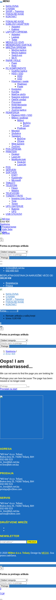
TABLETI (10, 183)
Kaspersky (16, 177)
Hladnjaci (22, 84)
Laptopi (15, 37)
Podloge (21, 128)
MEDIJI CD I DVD (15, 42)
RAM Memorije (19, 105)
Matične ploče (18, 94)
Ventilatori (16, 107)
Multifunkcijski (18, 159)
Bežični (27, 123)
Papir (14, 63)
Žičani (26, 125)
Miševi (20, 120)
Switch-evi (16, 55)
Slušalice (16, 133)
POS (8, 167)
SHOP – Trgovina (15, 11)
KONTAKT (11, 16)
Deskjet (15, 154)
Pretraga (4, 258)
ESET (14, 175)
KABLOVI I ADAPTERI (17, 24)
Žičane (20, 141)
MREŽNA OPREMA (16, 47)
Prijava (9, 285)
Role (13, 65)
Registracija (12, 283)
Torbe (14, 39)
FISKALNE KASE (15, 14)
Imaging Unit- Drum (21, 198)
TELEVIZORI (12, 193)
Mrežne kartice (18, 50)
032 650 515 (12, 270)
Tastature (16, 136)
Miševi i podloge (19, 118)
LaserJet (15, 157)
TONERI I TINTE (14, 196)
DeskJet (21, 162)
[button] (9, 311)
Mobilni (15, 190)
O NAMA (10, 9)
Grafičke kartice (19, 71)
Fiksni (14, 188)
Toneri (14, 203)
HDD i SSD (17, 73)
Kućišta (15, 92)
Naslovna (5, 224)
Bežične (21, 138)
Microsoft (16, 180)
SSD (19, 79)
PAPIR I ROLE (13, 60)
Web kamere (17, 144)
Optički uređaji (18, 99)
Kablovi (15, 29)
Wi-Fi (14, 58)
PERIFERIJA (12, 112)
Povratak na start (8, 389)
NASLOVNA (12, 6)
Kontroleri (16, 89)
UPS (13, 211)
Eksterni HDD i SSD (21, 115)
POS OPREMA (13, 149)
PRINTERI (11, 151)
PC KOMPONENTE (16, 68)
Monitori (15, 131)
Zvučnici (15, 146)
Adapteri (15, 26)
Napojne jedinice (20, 97)
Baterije (15, 209)
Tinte (14, 201)
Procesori (16, 102)
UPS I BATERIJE (14, 206)
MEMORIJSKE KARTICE (19, 45)
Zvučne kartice (18, 110)
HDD (19, 76)
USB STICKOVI (14, 214)
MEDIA (45, 553)
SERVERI (11, 170)
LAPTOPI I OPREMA (16, 32)
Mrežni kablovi (18, 52)
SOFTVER (11, 172)
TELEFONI (11, 185)
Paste (20, 86)
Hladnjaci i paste (20, 81)
